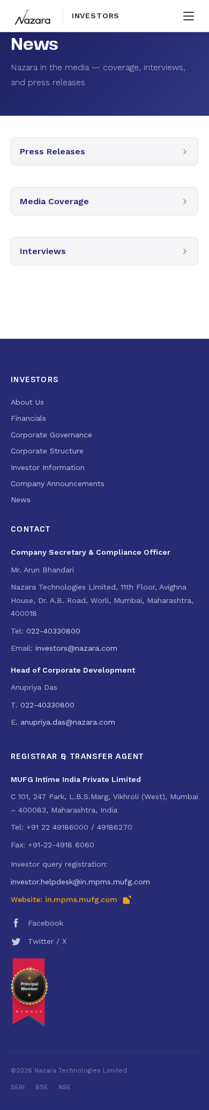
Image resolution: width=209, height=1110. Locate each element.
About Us (27, 402)
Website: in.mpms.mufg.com (64, 899)
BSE (41, 1087)
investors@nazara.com (76, 648)
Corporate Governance (51, 434)
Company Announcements (57, 483)
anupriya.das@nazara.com (67, 722)
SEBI (18, 1087)
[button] (104, 151)
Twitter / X (47, 941)
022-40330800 (53, 631)
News (21, 499)
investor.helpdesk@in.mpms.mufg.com (80, 881)
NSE (64, 1087)
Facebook (45, 923)
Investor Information (48, 467)
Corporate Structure (47, 450)
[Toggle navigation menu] (188, 16)
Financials (28, 418)
